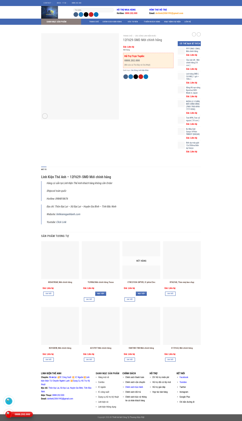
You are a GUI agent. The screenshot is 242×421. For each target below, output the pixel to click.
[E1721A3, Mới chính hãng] (182, 326)
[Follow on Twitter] (195, 3)
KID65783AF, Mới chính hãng (60, 282)
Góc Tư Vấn (133, 22)
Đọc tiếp (100, 294)
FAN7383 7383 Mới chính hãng (141, 348)
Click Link (61, 222)
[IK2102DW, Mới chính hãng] (60, 326)
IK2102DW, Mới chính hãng (60, 348)
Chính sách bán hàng (112, 22)
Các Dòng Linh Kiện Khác (145, 36)
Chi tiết (49, 294)
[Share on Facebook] (76, 14)
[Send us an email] (198, 3)
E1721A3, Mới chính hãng (182, 348)
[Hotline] (8, 414)
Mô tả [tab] (43, 169)
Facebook (184, 377)
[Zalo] (8, 401)
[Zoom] (45, 116)
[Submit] (111, 10)
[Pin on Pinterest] (91, 14)
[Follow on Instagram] (193, 3)
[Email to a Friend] (86, 14)
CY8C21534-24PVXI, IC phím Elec (141, 282)
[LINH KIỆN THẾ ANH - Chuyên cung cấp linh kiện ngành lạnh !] (55, 12)
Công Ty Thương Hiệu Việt (133, 417)
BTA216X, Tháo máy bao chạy (182, 282)
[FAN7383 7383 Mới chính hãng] (141, 326)
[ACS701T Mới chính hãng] (101, 326)
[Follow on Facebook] (190, 3)
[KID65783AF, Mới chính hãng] (60, 260)
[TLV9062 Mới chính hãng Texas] (101, 260)
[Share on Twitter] (81, 14)
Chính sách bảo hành (134, 387)
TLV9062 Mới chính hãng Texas (101, 282)
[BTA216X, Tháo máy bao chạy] (182, 260)
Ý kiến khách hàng (152, 22)
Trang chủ (94, 22)
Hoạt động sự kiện (172, 22)
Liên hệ (187, 22)
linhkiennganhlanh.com (68, 214)
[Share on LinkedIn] (96, 14)
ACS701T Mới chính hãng (100, 348)
